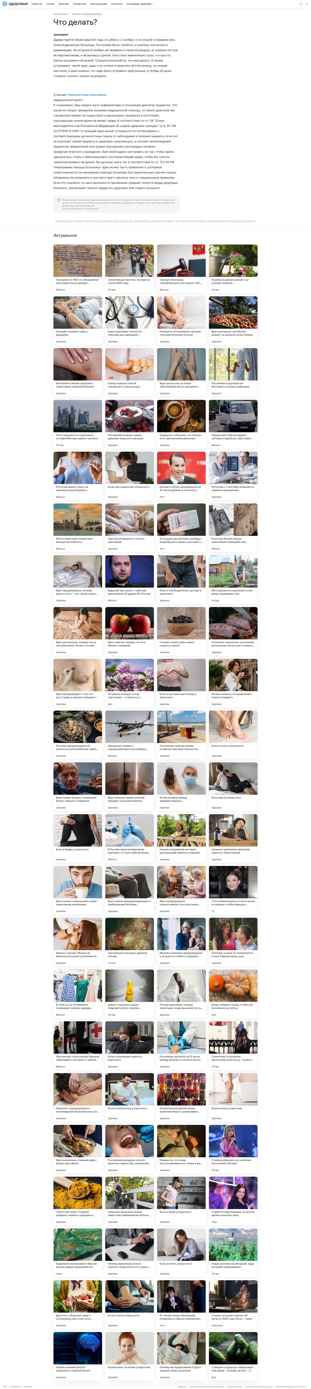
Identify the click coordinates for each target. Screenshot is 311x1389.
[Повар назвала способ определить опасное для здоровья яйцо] (129, 372)
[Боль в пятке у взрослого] (129, 1304)
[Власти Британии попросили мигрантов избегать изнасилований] (77, 527)
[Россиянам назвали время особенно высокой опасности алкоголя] (181, 735)
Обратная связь (234, 1386)
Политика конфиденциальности (290, 1386)
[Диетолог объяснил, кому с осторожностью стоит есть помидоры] (77, 1304)
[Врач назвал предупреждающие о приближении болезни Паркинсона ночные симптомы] (129, 890)
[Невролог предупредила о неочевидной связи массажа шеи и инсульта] (77, 1097)
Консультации (60, 13)
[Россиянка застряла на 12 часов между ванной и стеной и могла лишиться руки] (181, 1045)
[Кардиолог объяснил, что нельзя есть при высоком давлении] (181, 424)
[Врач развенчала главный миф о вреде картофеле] (77, 1149)
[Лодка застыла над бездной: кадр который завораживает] (233, 1252)
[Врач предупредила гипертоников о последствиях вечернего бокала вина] (181, 890)
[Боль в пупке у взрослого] (181, 1201)
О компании (15, 1386)
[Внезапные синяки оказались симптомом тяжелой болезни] (77, 372)
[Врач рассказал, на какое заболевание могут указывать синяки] (181, 372)
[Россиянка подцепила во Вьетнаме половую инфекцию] (233, 372)
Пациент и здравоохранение (87, 13)
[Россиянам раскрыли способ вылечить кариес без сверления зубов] (129, 1149)
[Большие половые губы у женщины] (77, 320)
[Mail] (5, 4)
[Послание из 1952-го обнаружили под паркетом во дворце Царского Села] (77, 269)
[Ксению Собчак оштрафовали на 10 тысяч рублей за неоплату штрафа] (181, 476)
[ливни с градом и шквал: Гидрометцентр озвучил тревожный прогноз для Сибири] (129, 994)
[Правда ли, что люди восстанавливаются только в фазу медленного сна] (181, 1149)
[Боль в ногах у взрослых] (233, 1097)
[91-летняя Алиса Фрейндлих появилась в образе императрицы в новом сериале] (181, 1304)
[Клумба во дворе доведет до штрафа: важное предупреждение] (233, 269)
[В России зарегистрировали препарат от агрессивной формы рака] (129, 838)
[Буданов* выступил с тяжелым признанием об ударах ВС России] (129, 579)
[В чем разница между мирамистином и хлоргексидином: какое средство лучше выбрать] (181, 786)
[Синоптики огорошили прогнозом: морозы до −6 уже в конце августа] (233, 1045)
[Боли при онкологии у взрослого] (129, 476)
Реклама (27, 1386)
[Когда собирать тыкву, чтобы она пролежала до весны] (233, 994)
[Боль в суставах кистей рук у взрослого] (181, 683)
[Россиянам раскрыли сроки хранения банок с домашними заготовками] (181, 1097)
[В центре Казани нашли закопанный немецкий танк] (233, 527)
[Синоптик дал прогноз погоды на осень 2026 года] (129, 269)
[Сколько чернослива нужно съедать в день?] (181, 631)
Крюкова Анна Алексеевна (87, 94)
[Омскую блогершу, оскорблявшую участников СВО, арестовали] (181, 269)
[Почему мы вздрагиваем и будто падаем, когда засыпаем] (181, 1356)
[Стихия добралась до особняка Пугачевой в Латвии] (233, 1149)
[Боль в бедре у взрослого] (77, 838)
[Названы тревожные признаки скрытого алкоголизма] (233, 838)
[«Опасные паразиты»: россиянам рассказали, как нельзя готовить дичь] (233, 631)
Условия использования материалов (207, 1386)
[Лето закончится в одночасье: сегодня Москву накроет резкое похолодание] (77, 424)
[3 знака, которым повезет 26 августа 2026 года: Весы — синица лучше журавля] (233, 1304)
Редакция (182, 1386)
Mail (5, 1386)
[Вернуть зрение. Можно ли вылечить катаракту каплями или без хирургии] (77, 942)
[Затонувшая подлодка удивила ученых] (129, 942)
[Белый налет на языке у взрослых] (129, 1356)
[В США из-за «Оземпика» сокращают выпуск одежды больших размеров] (77, 994)
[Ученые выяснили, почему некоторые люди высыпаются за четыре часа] (181, 994)
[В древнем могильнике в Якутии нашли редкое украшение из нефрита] (77, 1252)
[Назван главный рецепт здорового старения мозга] (77, 1356)
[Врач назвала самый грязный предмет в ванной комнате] (129, 786)
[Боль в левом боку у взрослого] (129, 1097)
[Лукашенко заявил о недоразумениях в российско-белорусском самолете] (129, 735)
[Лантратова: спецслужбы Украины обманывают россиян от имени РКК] (77, 1045)
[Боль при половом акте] (233, 786)
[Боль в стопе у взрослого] (233, 735)
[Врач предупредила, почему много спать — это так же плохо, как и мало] (77, 579)
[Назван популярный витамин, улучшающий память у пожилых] (181, 838)
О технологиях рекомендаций (259, 1386)
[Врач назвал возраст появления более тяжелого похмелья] (77, 786)
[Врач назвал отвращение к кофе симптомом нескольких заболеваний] (77, 890)
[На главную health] (17, 4)
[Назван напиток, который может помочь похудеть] (233, 683)
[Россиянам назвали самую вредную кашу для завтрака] (129, 424)
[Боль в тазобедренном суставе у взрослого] (181, 579)
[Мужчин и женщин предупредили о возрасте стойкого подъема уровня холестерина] (181, 942)
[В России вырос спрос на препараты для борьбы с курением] (77, 476)
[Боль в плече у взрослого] (181, 1252)
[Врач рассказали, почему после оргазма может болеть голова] (77, 631)
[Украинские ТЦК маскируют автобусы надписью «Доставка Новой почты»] (233, 424)
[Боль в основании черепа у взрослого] (129, 1045)
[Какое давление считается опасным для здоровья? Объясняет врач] (129, 320)
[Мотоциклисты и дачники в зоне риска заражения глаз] (233, 579)
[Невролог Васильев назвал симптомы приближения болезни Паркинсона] (129, 1201)
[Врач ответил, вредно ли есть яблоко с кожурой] (129, 631)
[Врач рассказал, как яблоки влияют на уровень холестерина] (233, 320)
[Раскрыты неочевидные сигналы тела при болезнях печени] (181, 320)
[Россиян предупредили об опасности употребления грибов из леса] (77, 735)
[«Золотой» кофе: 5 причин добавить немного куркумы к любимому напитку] (77, 1201)
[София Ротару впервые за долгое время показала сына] (233, 1201)
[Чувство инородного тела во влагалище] (129, 527)
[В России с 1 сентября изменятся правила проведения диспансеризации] (233, 476)
